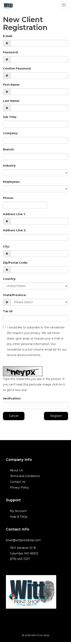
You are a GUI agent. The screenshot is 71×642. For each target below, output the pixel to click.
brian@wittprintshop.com (23, 540)
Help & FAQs (18, 516)
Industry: (9, 165)
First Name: (11, 84)
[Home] (31, 592)
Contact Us (17, 482)
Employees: (11, 182)
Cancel (13, 416)
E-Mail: (8, 36)
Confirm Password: (17, 68)
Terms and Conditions (25, 476)
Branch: (8, 149)
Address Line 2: (14, 230)
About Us (16, 470)
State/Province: (14, 295)
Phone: (8, 198)
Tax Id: (8, 311)
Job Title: (10, 117)
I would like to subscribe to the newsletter (36, 341)
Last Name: (11, 101)
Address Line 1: (14, 214)
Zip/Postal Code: (15, 262)
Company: (10, 133)
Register (56, 416)
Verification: (12, 398)
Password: (10, 52)
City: (6, 246)
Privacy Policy (19, 487)
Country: (9, 279)
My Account (18, 511)
